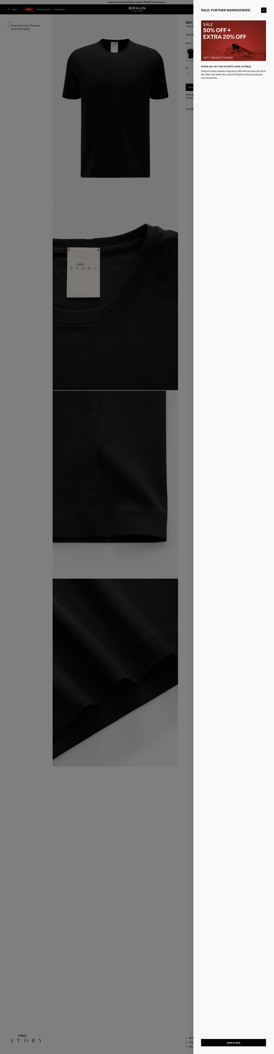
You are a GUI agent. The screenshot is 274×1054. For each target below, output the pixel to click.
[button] (137, 527)
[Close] (263, 10)
